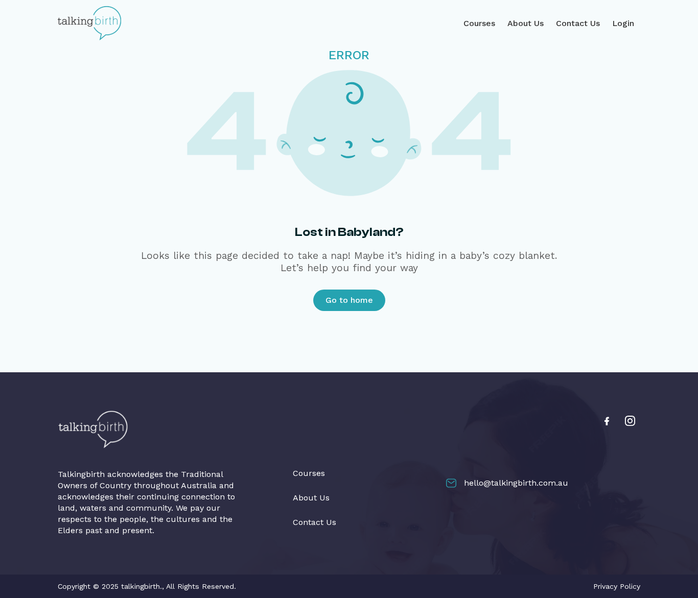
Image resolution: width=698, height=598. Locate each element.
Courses (479, 23)
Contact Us (578, 23)
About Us (525, 23)
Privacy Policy (616, 586)
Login (623, 23)
